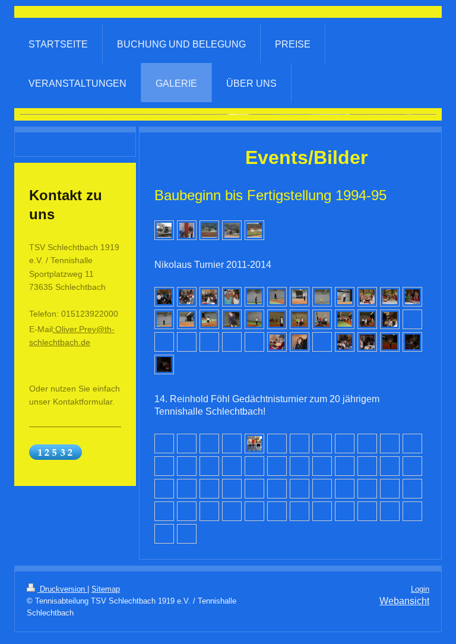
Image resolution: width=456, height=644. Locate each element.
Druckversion (62, 589)
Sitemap (105, 589)
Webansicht (404, 601)
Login (420, 589)
